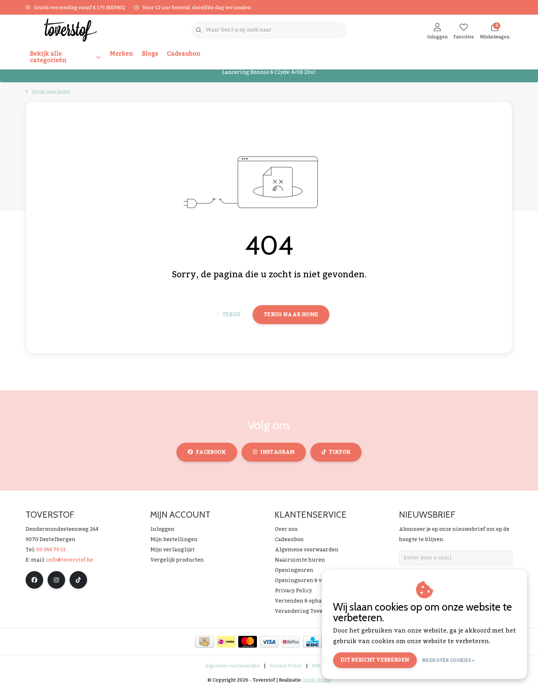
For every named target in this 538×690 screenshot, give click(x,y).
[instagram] (56, 580)
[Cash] (204, 642)
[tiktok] (78, 580)
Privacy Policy (286, 666)
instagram (277, 452)
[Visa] (269, 642)
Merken (121, 54)
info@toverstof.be (69, 560)
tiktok (339, 452)
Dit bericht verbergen (375, 660)
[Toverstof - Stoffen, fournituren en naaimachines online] (70, 29)
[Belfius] (290, 642)
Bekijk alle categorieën (48, 57)
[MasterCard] (247, 642)
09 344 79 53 (51, 550)
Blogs (150, 54)
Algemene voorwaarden (232, 666)
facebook (211, 452)
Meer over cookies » (448, 660)
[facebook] (34, 580)
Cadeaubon (184, 54)
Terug (231, 315)
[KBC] (312, 642)
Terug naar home (291, 315)
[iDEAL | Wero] (226, 642)
